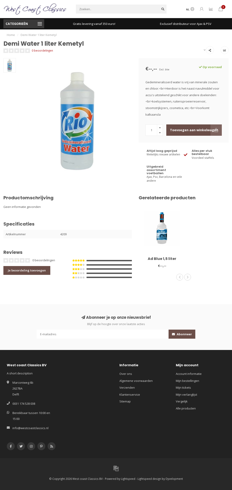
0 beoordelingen (42, 50)
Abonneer (184, 334)
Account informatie (189, 374)
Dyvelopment (174, 478)
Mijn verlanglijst (186, 394)
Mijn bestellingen (187, 381)
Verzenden (127, 387)
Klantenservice (129, 394)
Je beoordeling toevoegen (27, 270)
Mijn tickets (183, 387)
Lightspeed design (149, 478)
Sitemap (125, 401)
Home (11, 35)
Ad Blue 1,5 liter (162, 258)
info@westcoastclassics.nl (30, 428)
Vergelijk (182, 401)
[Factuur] (116, 468)
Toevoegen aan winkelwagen (194, 130)
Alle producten (186, 408)
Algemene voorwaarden (136, 381)
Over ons (125, 374)
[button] (179, 277)
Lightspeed (128, 478)
